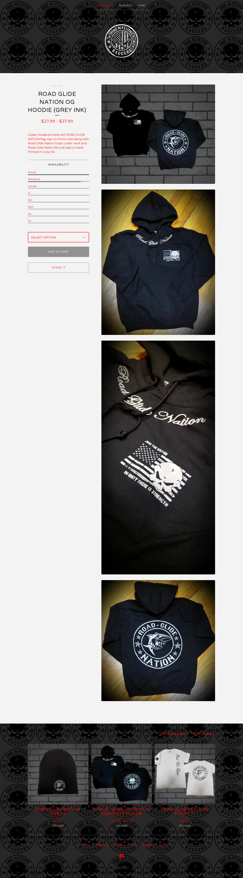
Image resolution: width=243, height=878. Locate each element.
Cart (142, 5)
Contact (126, 5)
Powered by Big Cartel (122, 867)
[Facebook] (121, 856)
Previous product (173, 733)
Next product (203, 733)
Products (105, 5)
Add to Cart (58, 251)
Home (86, 845)
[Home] (121, 41)
